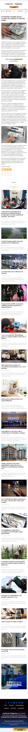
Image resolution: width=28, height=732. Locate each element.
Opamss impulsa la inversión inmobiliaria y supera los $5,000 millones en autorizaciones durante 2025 (12, 466)
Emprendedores (20, 705)
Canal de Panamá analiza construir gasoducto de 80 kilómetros (12, 242)
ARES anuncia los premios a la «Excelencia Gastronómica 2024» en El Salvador (13, 366)
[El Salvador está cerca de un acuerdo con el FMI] (14, 639)
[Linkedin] (19, 703)
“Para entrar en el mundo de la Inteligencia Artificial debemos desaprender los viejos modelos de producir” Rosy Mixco (12, 214)
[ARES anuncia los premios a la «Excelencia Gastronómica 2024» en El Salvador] (14, 356)
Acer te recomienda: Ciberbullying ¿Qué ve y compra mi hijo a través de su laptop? (13, 336)
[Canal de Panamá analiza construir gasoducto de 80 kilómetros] (14, 233)
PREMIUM (20, 11)
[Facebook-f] (8, 703)
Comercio (11, 705)
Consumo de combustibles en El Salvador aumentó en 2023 (11, 596)
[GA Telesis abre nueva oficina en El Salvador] (14, 261)
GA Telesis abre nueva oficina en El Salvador (12, 272)
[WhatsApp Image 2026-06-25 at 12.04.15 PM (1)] (14, 676)
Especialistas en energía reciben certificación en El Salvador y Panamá (13, 432)
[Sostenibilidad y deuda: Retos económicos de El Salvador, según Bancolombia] (14, 520)
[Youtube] (14, 703)
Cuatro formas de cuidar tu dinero (12, 621)
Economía (8, 175)
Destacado (4, 175)
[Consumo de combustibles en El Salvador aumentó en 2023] (14, 584)
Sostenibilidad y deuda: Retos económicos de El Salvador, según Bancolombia (12, 531)
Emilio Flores (4, 174)
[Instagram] (11, 703)
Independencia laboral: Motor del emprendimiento (11, 399)
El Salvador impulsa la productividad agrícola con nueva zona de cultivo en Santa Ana (13, 563)
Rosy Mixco (8, 218)
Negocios (6, 708)
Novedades (21, 708)
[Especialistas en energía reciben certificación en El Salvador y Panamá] (14, 420)
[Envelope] (22, 703)
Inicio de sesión (26, 11)
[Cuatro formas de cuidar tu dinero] (14, 613)
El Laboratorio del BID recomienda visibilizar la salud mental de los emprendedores (12, 305)
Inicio (5, 705)
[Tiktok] (17, 703)
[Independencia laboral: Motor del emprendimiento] (14, 388)
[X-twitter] (6, 703)
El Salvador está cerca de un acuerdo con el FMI (12, 650)
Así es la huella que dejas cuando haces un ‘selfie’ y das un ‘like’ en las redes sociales (13, 500)
